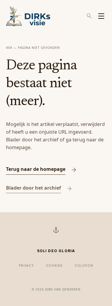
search (89, 16)
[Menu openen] (101, 16)
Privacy (26, 265)
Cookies (54, 265)
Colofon (84, 265)
